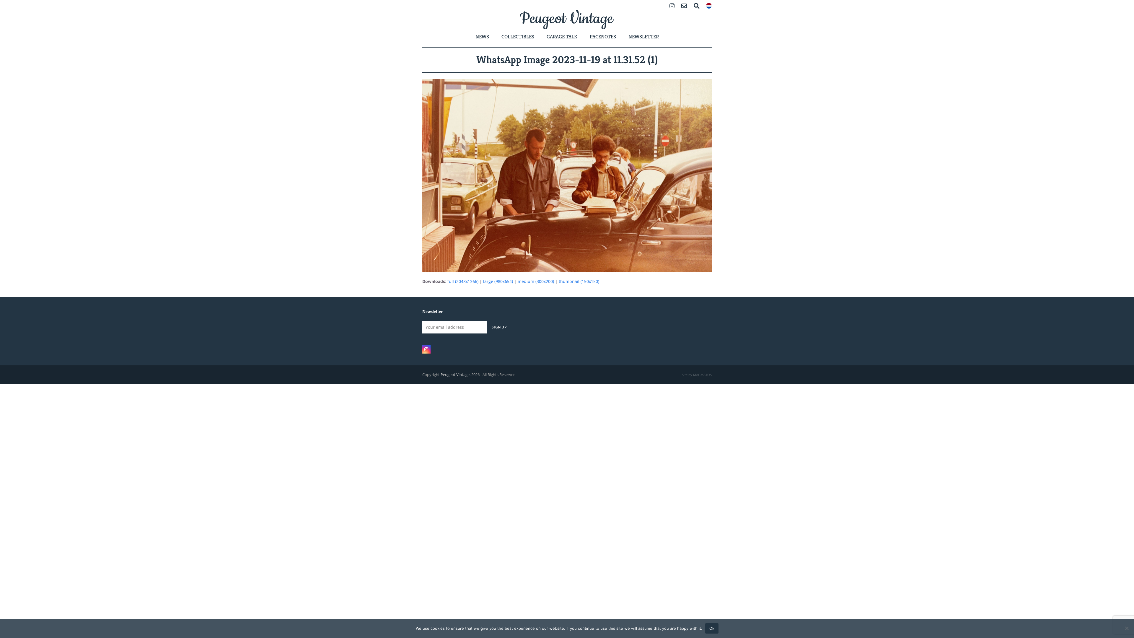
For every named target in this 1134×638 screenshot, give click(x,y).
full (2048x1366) (462, 281)
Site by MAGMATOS (697, 375)
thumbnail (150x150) (579, 281)
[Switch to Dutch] (709, 6)
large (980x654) (498, 281)
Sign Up (499, 327)
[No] (1127, 628)
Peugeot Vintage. (455, 374)
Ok (711, 628)
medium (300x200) (536, 281)
